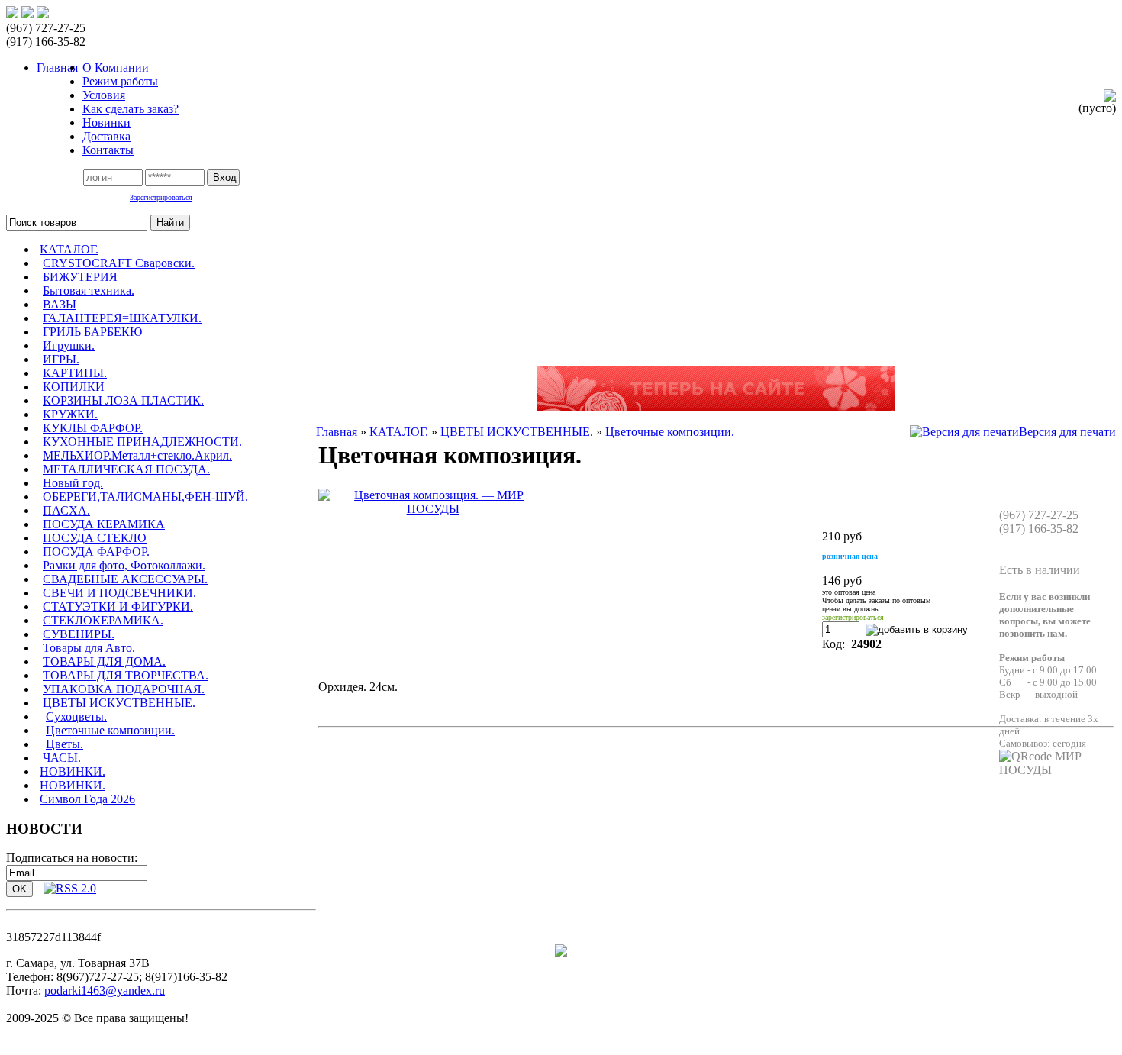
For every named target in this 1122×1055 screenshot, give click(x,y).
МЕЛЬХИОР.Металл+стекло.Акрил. (137, 455)
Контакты (108, 150)
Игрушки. (69, 345)
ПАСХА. (66, 510)
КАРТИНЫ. (75, 372)
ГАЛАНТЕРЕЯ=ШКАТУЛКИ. (122, 317)
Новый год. (73, 482)
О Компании (115, 67)
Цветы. (64, 743)
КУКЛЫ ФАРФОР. (93, 427)
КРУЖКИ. (70, 414)
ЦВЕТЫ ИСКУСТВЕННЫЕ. (119, 702)
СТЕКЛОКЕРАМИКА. (103, 620)
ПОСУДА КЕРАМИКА (104, 524)
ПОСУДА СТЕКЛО (95, 537)
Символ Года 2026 (87, 798)
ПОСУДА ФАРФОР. (96, 551)
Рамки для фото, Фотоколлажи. (124, 565)
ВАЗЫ (59, 304)
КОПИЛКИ (74, 386)
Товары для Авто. (89, 647)
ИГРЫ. (61, 359)
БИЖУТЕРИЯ (80, 276)
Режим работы (120, 81)
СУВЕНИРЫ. (78, 634)
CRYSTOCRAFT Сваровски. (119, 262)
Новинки (106, 122)
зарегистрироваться (853, 617)
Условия (103, 95)
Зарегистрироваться (161, 197)
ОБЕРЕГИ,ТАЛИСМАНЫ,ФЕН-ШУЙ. (145, 496)
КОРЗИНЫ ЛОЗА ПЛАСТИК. (123, 400)
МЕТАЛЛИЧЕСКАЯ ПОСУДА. (126, 469)
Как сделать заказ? (130, 108)
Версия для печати (1067, 431)
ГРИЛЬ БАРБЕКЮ (92, 331)
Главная (336, 431)
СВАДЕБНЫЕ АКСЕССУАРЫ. (125, 579)
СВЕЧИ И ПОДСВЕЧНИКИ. (119, 592)
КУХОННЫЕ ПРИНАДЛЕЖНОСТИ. (142, 441)
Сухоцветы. (76, 716)
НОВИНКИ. (72, 771)
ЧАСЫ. (62, 757)
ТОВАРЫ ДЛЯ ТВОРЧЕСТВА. (125, 675)
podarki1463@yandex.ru (104, 990)
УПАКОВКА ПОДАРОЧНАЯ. (124, 688)
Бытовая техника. (88, 290)
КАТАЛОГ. (69, 249)
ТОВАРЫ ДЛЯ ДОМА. (104, 661)
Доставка (106, 136)
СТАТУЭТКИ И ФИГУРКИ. (118, 606)
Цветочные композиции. (110, 730)
